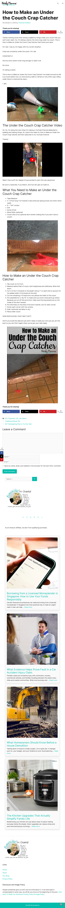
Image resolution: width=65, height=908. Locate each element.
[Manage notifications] (61, 904)
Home (5, 870)
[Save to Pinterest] (1, 459)
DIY (6, 418)
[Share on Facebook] (1, 453)
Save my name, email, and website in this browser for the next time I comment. (32, 466)
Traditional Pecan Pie (12, 421)
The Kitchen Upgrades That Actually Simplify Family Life (28, 817)
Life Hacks (22, 418)
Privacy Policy (7, 879)
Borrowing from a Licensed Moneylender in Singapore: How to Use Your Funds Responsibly (32, 596)
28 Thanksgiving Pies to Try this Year (18, 424)
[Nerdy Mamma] (9, 3)
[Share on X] (1, 456)
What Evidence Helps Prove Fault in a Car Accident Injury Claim (31, 671)
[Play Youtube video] (32, 160)
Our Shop (6, 876)
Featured (11, 418)
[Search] (34, 479)
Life (16, 418)
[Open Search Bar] (58, 3)
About (5, 873)
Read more (28, 607)
